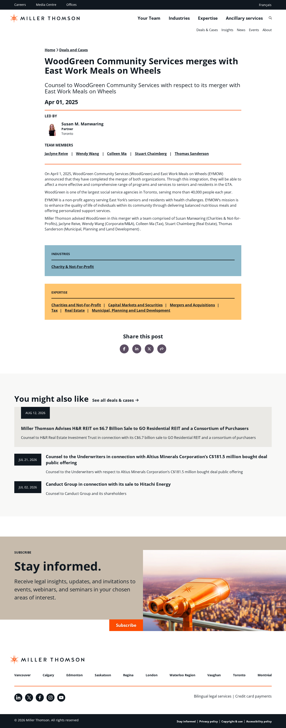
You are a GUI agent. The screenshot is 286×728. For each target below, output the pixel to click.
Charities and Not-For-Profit (76, 305)
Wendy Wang (87, 153)
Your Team (149, 18)
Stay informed (186, 721)
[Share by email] (161, 348)
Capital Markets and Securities (135, 305)
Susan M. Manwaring (82, 124)
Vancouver (22, 675)
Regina (128, 675)
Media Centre (46, 4)
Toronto (239, 675)
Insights (227, 30)
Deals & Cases (207, 30)
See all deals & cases (113, 400)
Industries (179, 18)
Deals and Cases (73, 49)
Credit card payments (253, 696)
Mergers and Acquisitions (192, 305)
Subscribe (126, 625)
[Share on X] (149, 348)
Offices (71, 4)
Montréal (265, 675)
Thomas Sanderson (192, 153)
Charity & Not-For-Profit (72, 266)
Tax (54, 310)
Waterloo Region (182, 675)
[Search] (270, 18)
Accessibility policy (259, 721)
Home (50, 49)
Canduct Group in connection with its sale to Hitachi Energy (108, 484)
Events (254, 30)
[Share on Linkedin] (136, 348)
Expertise (208, 18)
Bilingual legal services (212, 696)
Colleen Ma (117, 153)
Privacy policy (208, 721)
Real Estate (75, 310)
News (241, 30)
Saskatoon (103, 675)
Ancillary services (244, 18)
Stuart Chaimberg (151, 153)
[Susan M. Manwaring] (52, 129)
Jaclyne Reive (56, 153)
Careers (20, 4)
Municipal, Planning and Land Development (131, 310)
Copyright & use (232, 721)
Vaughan (214, 675)
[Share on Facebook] (124, 348)
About (267, 30)
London (152, 675)
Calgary (48, 675)
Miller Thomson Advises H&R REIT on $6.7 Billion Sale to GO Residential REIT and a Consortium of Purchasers (134, 428)
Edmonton (74, 675)
